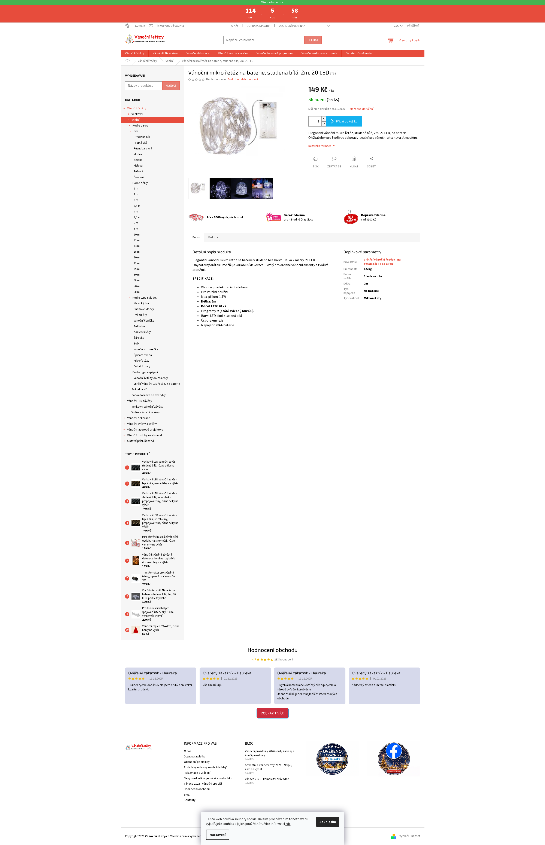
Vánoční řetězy (136, 108)
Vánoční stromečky (146, 349)
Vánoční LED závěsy (139, 401)
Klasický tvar (142, 303)
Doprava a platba (258, 26)
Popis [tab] (196, 237)
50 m (137, 286)
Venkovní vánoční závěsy (147, 407)
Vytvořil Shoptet (409, 836)
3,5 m (137, 206)
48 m (137, 280)
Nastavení (217, 834)
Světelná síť (139, 389)
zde (288, 823)
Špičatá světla (143, 355)
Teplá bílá (141, 143)
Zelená (138, 160)
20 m (137, 257)
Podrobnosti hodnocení (243, 79)
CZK (396, 26)
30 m (137, 275)
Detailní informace (319, 146)
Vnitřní (135, 120)
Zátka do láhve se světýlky (148, 395)
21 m (137, 263)
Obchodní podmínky (292, 26)
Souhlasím (328, 822)
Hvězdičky (140, 315)
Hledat (313, 40)
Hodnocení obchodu (273, 649)
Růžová (138, 171)
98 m (137, 292)
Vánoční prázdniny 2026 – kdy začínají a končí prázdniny (269, 753)
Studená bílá (143, 137)
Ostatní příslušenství (140, 441)
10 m (137, 234)
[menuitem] (134, 53)
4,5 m (137, 217)
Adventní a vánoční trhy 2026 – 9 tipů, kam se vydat (268, 767)
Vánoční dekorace (138, 418)
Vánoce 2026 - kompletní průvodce (267, 779)
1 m (136, 188)
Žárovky (139, 338)
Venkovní (137, 114)
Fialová (138, 166)
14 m (137, 246)
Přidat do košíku (346, 121)
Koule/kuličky (142, 332)
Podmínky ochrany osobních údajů (205, 767)
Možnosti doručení (361, 109)
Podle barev (140, 126)
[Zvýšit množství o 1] (323, 118)
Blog (187, 795)
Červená (139, 177)
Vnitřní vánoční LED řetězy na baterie (157, 384)
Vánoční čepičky (144, 321)
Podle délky (140, 183)
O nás (234, 26)
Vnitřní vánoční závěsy (145, 412)
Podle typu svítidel (145, 298)
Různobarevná (143, 148)
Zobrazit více (272, 713)
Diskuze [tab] (213, 237)
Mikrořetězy (141, 361)
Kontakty (190, 800)
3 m (136, 200)
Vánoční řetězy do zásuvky (151, 378)
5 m (136, 223)
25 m (137, 269)
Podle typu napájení (145, 372)
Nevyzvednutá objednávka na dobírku (208, 778)
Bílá (136, 131)
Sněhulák (139, 326)
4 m (136, 212)
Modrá (138, 154)
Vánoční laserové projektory (145, 430)
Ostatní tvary (142, 366)
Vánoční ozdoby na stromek (145, 435)
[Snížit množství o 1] (323, 123)
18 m (137, 252)
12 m (137, 240)
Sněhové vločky (144, 309)
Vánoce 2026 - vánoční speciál (203, 784)
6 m (136, 229)
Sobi (136, 343)
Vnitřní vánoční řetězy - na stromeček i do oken (382, 262)
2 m (136, 194)
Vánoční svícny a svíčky (142, 424)
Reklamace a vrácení (197, 773)
